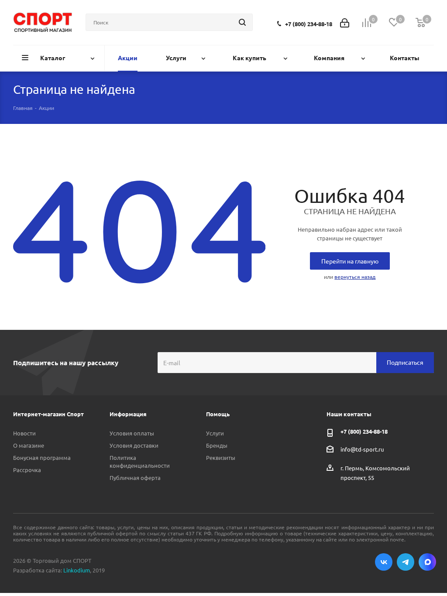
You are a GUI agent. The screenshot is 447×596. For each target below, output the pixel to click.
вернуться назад (354, 276)
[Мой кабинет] (344, 22)
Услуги (215, 433)
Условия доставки (134, 445)
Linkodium (76, 570)
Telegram (405, 562)
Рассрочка (27, 469)
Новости (24, 433)
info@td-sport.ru (362, 448)
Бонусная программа (42, 457)
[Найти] (242, 22)
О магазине (28, 445)
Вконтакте (383, 562)
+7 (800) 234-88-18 (308, 23)
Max (427, 562)
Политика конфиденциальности (140, 461)
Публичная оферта (135, 477)
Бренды (216, 445)
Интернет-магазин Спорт (48, 414)
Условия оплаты (132, 433)
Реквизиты (220, 457)
